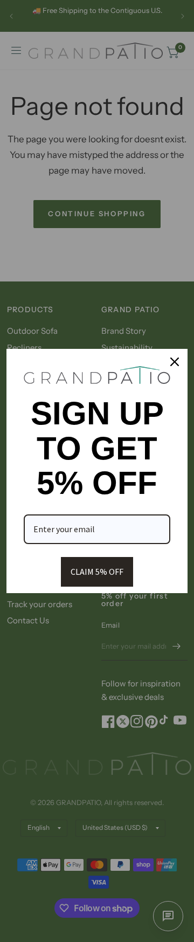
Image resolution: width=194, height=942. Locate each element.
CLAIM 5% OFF (97, 571)
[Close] (175, 362)
